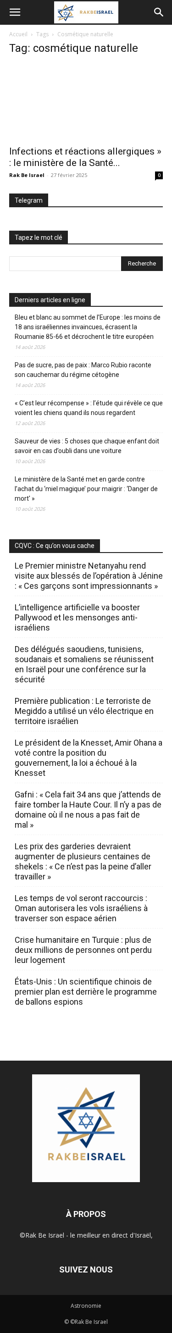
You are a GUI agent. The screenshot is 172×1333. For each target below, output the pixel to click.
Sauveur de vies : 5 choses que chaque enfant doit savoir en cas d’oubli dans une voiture (87, 445)
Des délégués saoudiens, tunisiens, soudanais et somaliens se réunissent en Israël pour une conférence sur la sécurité (84, 664)
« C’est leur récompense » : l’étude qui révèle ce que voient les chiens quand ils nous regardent (89, 407)
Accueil (18, 34)
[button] (14, 12)
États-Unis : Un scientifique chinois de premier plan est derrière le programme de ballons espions (86, 992)
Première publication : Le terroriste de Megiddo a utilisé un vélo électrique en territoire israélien (84, 711)
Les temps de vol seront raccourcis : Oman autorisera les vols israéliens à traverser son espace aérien (81, 908)
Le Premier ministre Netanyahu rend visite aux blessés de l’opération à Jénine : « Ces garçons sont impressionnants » (89, 576)
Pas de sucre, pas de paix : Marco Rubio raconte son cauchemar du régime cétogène (83, 369)
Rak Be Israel (26, 174)
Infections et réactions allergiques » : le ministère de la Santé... (85, 157)
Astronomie (86, 1306)
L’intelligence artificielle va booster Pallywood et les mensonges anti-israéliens (77, 617)
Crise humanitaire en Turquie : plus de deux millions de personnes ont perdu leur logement (83, 950)
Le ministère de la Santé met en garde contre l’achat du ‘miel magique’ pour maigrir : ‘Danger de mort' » (86, 489)
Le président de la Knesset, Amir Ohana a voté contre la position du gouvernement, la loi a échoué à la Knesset (88, 758)
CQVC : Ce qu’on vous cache (54, 545)
